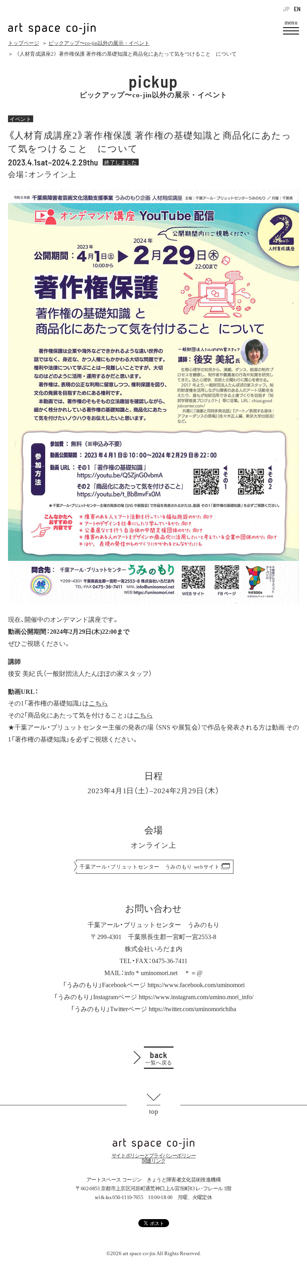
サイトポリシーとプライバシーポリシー (154, 1156)
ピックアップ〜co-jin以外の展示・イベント (99, 43)
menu (291, 23)
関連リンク (153, 1161)
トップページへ (153, 1143)
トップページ (23, 43)
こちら (98, 703)
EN (297, 9)
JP (286, 9)
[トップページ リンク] (52, 24)
